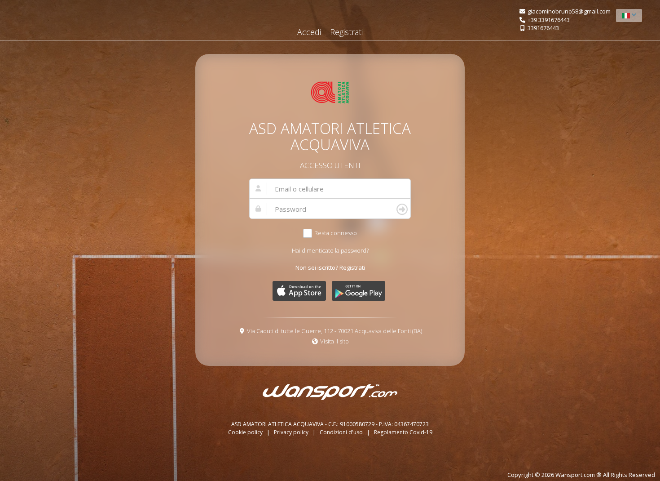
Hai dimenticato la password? (330, 250)
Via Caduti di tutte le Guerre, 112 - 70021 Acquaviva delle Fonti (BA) (334, 331)
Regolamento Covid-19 (403, 432)
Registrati (346, 32)
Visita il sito (334, 341)
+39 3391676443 (549, 20)
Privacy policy (292, 432)
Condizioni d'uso (342, 432)
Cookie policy (246, 432)
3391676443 (543, 28)
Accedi (309, 32)
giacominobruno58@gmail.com (569, 11)
